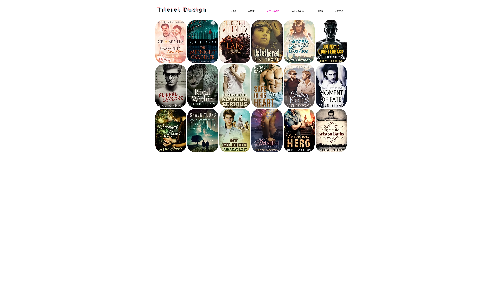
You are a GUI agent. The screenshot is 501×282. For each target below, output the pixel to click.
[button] (170, 41)
